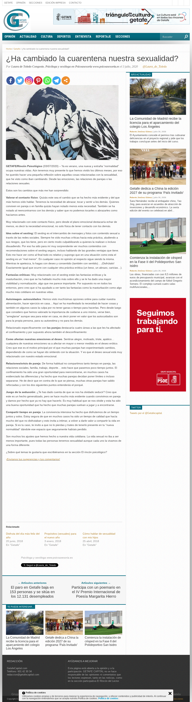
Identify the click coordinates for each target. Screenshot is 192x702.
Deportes (64, 36)
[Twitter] (20, 80)
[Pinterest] (38, 80)
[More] (66, 80)
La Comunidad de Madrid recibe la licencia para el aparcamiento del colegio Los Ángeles (155, 123)
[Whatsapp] (47, 80)
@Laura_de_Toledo (155, 66)
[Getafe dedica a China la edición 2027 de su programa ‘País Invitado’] (64, 633)
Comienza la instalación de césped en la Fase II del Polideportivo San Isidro (103, 641)
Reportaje (103, 36)
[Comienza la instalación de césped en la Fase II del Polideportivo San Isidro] (103, 633)
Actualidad (28, 36)
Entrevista (83, 36)
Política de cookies (108, 698)
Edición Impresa (56, 2)
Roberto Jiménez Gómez (141, 132)
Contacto (75, 2)
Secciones (35, 2)
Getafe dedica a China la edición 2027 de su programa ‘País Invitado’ (61, 641)
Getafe (8, 2)
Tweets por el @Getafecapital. (146, 413)
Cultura (47, 36)
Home (9, 48)
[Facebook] (10, 80)
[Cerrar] (170, 693)
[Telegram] (56, 80)
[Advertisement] (64, 490)
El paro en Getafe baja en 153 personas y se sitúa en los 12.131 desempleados (32, 591)
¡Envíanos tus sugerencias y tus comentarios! (33, 459)
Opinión (21, 2)
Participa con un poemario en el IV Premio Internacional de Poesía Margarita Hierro (96, 591)
